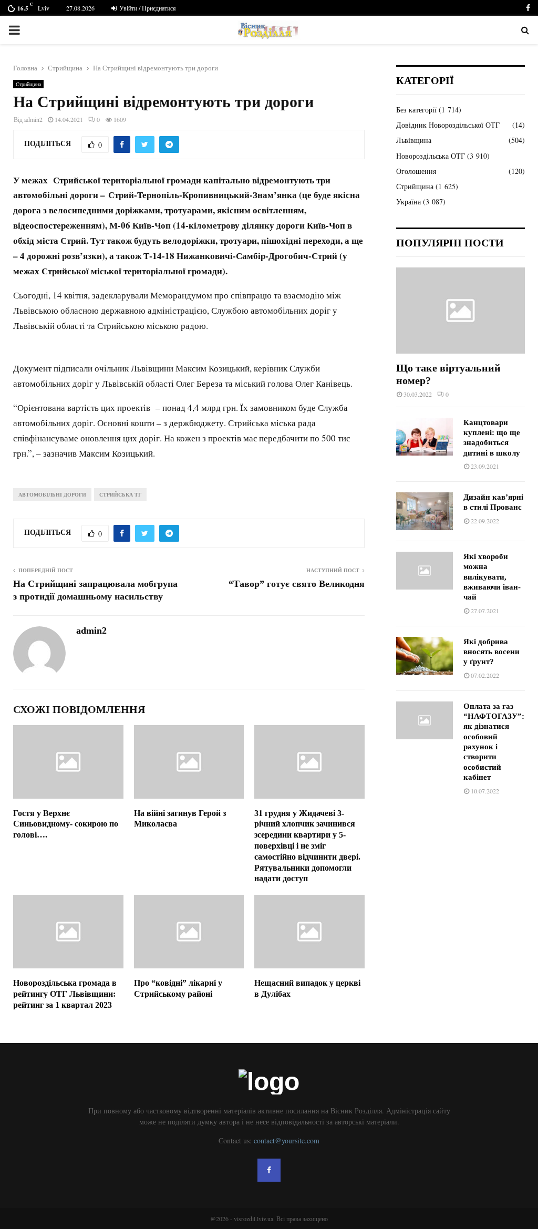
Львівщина (413, 140)
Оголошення (416, 171)
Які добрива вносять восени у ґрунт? (491, 651)
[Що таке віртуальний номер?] (460, 310)
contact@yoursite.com (286, 1140)
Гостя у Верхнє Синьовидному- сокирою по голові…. (65, 824)
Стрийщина (28, 84)
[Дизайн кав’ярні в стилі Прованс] (424, 511)
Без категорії (416, 110)
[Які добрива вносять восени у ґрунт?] (424, 656)
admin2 (33, 119)
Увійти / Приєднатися (147, 8)
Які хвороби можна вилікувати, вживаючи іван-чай (492, 576)
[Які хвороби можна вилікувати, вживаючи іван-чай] (424, 571)
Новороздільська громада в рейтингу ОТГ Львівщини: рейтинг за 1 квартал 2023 (65, 993)
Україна (408, 201)
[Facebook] (269, 1170)
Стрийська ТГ (120, 494)
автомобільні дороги (52, 494)
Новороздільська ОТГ (430, 156)
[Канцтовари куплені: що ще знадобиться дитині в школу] (424, 437)
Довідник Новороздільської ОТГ (448, 125)
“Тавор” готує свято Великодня (297, 584)
